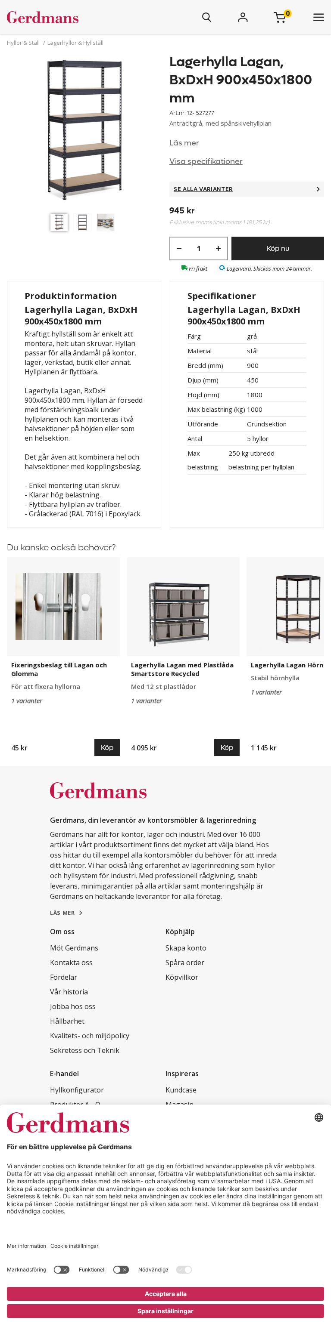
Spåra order (185, 962)
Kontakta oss (71, 962)
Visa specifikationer (206, 162)
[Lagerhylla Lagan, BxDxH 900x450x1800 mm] (84, 131)
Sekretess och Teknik (84, 1050)
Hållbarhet (67, 1021)
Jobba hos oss (73, 1006)
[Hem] (68, 17)
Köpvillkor (182, 977)
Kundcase (181, 1090)
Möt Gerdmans (74, 948)
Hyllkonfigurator (77, 1090)
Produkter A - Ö (75, 1104)
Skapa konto (186, 948)
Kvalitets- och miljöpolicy (89, 1035)
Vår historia (69, 992)
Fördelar (63, 977)
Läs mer (184, 143)
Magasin (180, 1104)
